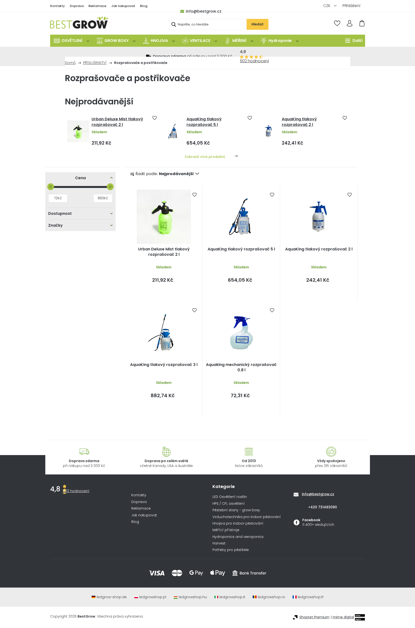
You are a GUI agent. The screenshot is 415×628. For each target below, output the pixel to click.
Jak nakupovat (123, 6)
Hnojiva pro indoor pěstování (237, 523)
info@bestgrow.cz (203, 11)
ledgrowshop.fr (311, 597)
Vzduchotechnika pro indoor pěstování (246, 517)
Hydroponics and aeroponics (238, 537)
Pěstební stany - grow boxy (236, 510)
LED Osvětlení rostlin (229, 497)
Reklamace (97, 6)
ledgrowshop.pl (152, 597)
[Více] (352, 41)
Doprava (77, 6)
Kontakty (57, 6)
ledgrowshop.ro (271, 597)
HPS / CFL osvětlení (228, 503)
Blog (143, 6)
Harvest (219, 543)
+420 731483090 (322, 506)
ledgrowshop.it (232, 597)
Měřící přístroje (225, 530)
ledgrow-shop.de (112, 597)
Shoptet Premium (314, 617)
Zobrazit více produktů (205, 156)
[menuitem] (71, 41)
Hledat (257, 24)
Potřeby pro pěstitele (230, 550)
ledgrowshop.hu (193, 597)
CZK (327, 5)
